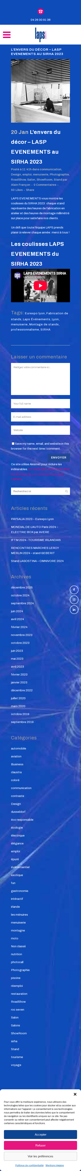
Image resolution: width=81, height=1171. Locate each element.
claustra (16, 772)
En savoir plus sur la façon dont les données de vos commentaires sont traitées (40, 474)
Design (16, 174)
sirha (14, 1041)
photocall (17, 962)
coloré (15, 780)
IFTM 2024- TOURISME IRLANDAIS (36, 540)
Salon (31, 179)
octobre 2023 (20, 642)
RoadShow (18, 179)
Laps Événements (36, 319)
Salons (15, 1025)
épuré (15, 859)
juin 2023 (17, 650)
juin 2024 (17, 611)
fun (13, 883)
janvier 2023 (19, 682)
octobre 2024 (20, 595)
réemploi (17, 985)
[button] (75, 1094)
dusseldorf (18, 811)
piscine (15, 978)
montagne (18, 930)
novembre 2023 (21, 635)
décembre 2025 (22, 587)
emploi (27, 174)
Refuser (40, 1145)
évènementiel (20, 867)
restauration (19, 993)
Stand (58, 179)
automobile (18, 748)
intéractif (17, 898)
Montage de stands (44, 324)
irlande (15, 906)
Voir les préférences (40, 1156)
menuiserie (40, 174)
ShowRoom (44, 179)
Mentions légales (55, 1165)
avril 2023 (17, 666)
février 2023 (19, 674)
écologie (17, 827)
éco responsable (22, 819)
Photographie (59, 174)
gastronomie (19, 890)
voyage (16, 1065)
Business (17, 764)
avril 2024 (17, 619)
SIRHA (45, 329)
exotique (17, 875)
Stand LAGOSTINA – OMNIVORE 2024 (37, 561)
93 (17, 190)
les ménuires (19, 914)
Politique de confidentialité (29, 1165)
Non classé (18, 946)
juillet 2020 (18, 698)
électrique (18, 835)
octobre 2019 (20, 714)
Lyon (55, 319)
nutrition (16, 954)
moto (14, 938)
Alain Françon (20, 184)
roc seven (17, 1009)
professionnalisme (25, 329)
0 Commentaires (45, 184)
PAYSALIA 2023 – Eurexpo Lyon (32, 519)
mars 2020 (18, 706)
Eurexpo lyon (35, 313)
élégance (17, 843)
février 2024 (19, 627)
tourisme (17, 1057)
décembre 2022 (22, 690)
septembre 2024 (22, 603)
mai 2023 (17, 658)
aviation (16, 756)
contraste (17, 796)
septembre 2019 (22, 722)
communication (50, 169)
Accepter (40, 1134)
